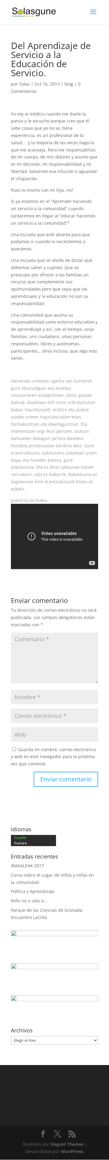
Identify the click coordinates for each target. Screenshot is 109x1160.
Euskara (20, 843)
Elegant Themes (67, 1144)
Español (20, 837)
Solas (24, 84)
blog (68, 84)
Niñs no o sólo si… (29, 901)
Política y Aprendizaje (32, 891)
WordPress (72, 1151)
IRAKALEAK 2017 (27, 865)
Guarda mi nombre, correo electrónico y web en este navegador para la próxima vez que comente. (53, 757)
